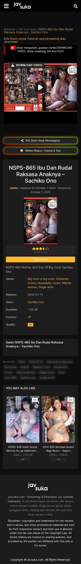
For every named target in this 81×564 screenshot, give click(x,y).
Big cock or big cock (41, 278)
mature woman (26, 372)
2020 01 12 (36, 361)
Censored (62, 278)
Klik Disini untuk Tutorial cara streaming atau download (35, 40)
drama (24, 367)
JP (29, 317)
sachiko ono (28, 377)
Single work (46, 287)
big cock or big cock (59, 361)
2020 (21, 361)
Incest (57, 283)
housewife (60, 367)
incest (8, 372)
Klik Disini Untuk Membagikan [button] (42, 140)
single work (47, 377)
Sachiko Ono (36, 302)
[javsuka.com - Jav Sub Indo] (24, 6)
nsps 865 (10, 377)
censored (10, 367)
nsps (61, 372)
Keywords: (9, 361)
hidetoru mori (41, 367)
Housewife (44, 283)
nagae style (47, 372)
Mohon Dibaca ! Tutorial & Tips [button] (43, 150)
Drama (32, 283)
